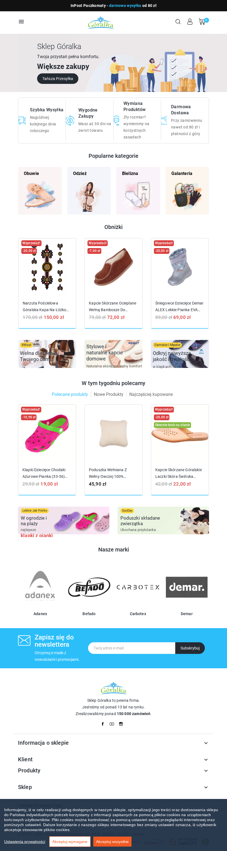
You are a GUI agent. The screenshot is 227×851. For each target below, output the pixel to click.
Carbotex (138, 614)
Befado (89, 614)
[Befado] (89, 606)
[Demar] (186, 606)
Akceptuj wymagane (69, 841)
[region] (113, 825)
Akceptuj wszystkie (112, 841)
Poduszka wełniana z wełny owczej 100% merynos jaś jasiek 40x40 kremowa (112, 473)
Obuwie (31, 173)
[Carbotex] (138, 606)
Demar (187, 614)
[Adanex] (40, 606)
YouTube (113, 722)
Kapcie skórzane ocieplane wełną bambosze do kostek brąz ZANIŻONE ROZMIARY (112, 306)
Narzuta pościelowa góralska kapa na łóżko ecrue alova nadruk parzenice (44, 306)
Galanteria (182, 173)
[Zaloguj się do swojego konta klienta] (190, 21)
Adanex (40, 614)
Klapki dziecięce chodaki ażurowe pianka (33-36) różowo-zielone (44, 473)
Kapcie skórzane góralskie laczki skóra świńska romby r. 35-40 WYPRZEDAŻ (178, 473)
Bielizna (130, 173)
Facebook (104, 722)
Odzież (80, 173)
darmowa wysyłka (125, 5)
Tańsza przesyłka (57, 78)
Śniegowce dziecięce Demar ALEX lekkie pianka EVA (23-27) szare (179, 306)
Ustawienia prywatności (24, 841)
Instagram (122, 722)
